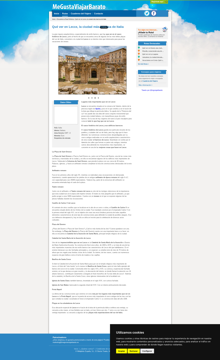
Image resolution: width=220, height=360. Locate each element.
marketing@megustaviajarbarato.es (66, 342)
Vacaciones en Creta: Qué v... (151, 60)
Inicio (56, 14)
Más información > (145, 85)
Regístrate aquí (157, 2)
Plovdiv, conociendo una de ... (151, 51)
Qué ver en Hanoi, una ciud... (151, 48)
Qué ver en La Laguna (149, 54)
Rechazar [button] (134, 351)
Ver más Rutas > (143, 64)
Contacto (98, 14)
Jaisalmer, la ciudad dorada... (151, 57)
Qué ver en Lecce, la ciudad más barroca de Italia (90, 19)
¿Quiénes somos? (87, 349)
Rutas (65, 14)
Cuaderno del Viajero (81, 14)
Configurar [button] (147, 351)
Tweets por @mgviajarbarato (152, 90)
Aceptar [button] (121, 351)
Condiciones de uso (103, 349)
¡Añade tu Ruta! (146, 32)
